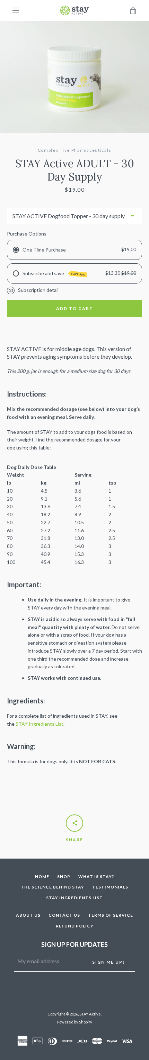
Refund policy (75, 926)
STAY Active (90, 1014)
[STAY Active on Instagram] (80, 996)
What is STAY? (96, 876)
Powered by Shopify (74, 1022)
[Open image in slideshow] (74, 77)
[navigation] (15, 10)
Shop (63, 876)
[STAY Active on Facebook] (68, 996)
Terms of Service (110, 915)
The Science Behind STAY (52, 887)
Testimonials (110, 887)
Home (42, 876)
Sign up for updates (74, 944)
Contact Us (64, 915)
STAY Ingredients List (39, 724)
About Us (28, 915)
